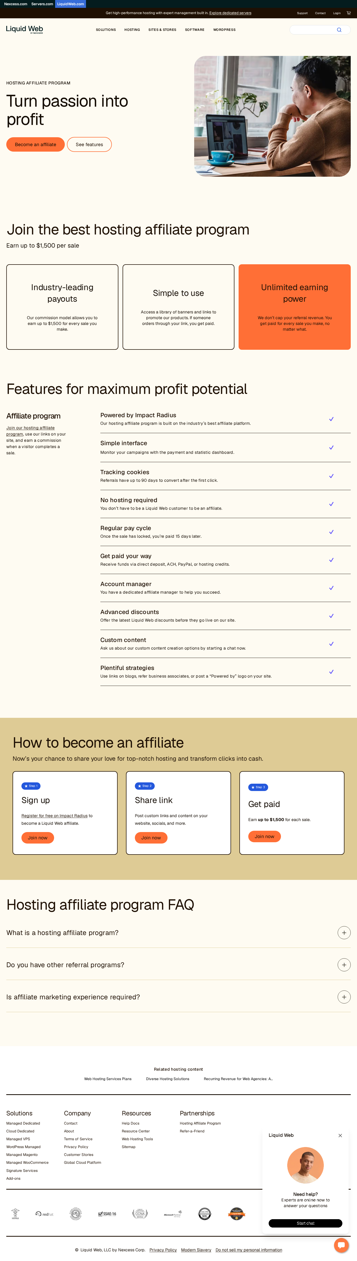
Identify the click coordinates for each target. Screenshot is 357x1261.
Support (302, 13)
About (69, 1131)
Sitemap (128, 1146)
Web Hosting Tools (137, 1139)
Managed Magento (22, 1154)
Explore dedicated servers (230, 12)
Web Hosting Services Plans (107, 1078)
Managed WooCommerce (27, 1162)
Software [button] (195, 29)
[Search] (339, 29)
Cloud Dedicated (20, 1131)
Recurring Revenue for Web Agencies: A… (238, 1078)
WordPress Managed (23, 1146)
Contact (320, 13)
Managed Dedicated (23, 1123)
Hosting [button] (132, 29)
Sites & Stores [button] (162, 29)
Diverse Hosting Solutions (167, 1078)
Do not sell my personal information (249, 1250)
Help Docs (130, 1123)
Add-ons (13, 1178)
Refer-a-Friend (192, 1131)
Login (337, 13)
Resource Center (136, 1131)
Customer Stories (78, 1154)
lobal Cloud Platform (84, 1162)
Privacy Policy (76, 1146)
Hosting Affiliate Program (200, 1123)
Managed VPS (18, 1139)
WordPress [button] (224, 29)
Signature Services (22, 1170)
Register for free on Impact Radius (54, 815)
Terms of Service (78, 1139)
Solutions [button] (106, 29)
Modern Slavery (196, 1250)
